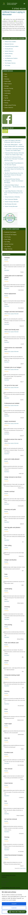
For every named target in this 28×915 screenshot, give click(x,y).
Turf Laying (7, 65)
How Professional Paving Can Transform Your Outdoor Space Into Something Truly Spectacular (14, 169)
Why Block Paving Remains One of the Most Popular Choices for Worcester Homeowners (13, 175)
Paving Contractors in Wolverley (12, 196)
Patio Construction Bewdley (11, 199)
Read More (6, 270)
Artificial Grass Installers (10, 41)
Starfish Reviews (23, 868)
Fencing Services (9, 48)
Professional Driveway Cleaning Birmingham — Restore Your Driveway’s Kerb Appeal (13, 180)
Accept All (14, 903)
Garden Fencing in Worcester (12, 201)
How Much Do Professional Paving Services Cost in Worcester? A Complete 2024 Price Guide (13, 158)
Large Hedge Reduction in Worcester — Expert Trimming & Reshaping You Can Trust (14, 192)
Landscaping (8, 55)
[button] (17, 911)
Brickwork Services (9, 44)
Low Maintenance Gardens (11, 58)
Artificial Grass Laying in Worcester (11, 313)
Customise (14, 907)
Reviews (6, 259)
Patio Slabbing (8, 60)
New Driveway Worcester (11, 204)
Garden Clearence (9, 51)
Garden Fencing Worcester (11, 206)
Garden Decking (8, 53)
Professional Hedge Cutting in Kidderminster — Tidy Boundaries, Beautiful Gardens (14, 186)
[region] (14, 902)
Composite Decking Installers (11, 46)
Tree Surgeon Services (10, 63)
